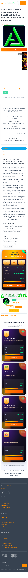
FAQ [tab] (4, 154)
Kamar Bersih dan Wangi (9, 228)
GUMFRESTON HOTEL (9, 243)
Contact (18, 306)
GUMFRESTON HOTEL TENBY (10, 241)
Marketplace (4, 315)
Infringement (5, 505)
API (3, 526)
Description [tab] (6, 148)
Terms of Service (6, 501)
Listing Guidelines (6, 507)
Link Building (13, 315)
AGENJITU (6, 238)
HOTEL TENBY (14, 238)
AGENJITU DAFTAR (8, 246)
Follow (10, 306)
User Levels (5, 520)
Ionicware (4, 536)
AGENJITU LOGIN (20, 243)
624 (5, 92)
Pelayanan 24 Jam (8, 226)
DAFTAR (14, 49)
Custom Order (14, 310)
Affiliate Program (6, 517)
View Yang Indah (18, 226)
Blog (3, 529)
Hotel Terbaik (17, 231)
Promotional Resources (8, 522)
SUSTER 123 (8, 485)
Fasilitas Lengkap (8, 231)
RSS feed (4, 524)
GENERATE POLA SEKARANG (14, 285)
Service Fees (5, 509)
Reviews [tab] (5, 151)
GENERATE (14, 357)
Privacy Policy (5, 503)
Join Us (4, 562)
